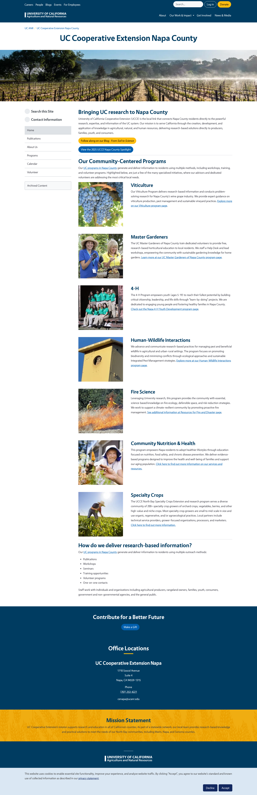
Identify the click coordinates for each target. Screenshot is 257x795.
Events (57, 4)
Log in (210, 4)
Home (30, 130)
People (39, 4)
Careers (29, 4)
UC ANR (29, 28)
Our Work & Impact (180, 15)
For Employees (72, 4)
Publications (34, 138)
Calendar (32, 163)
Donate (224, 4)
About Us (32, 147)
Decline (210, 788)
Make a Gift (130, 627)
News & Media (223, 15)
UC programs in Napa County (100, 168)
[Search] (201, 4)
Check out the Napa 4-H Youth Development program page (164, 309)
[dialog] (128, 781)
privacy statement (88, 778)
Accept (225, 788)
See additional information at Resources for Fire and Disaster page (184, 412)
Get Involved (204, 15)
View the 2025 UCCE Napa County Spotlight (106, 149)
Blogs (49, 4)
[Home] (45, 15)
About (162, 15)
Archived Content (37, 185)
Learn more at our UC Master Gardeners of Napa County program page (181, 257)
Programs (32, 155)
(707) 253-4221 (128, 692)
